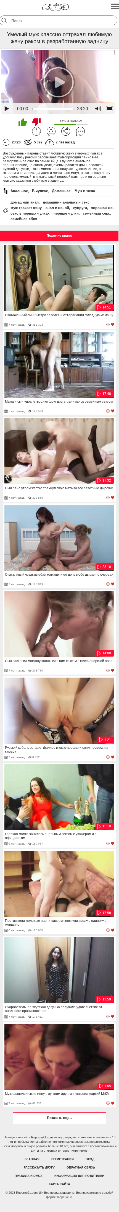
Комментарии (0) (80, 131)
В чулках (40, 191)
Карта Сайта (59, 1184)
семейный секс (96, 213)
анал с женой (57, 208)
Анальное (19, 191)
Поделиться (66, 131)
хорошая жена (104, 208)
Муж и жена (85, 191)
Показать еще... (59, 1118)
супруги (80, 208)
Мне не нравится (36, 122)
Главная (32, 1159)
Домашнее (61, 191)
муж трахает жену (25, 208)
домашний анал (24, 202)
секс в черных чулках (29, 213)
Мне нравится (23, 122)
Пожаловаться (51, 131)
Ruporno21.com (42, 1137)
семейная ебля (23, 219)
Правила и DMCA (29, 1175)
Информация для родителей (79, 1175)
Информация (36, 131)
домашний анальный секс (66, 202)
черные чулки (66, 213)
